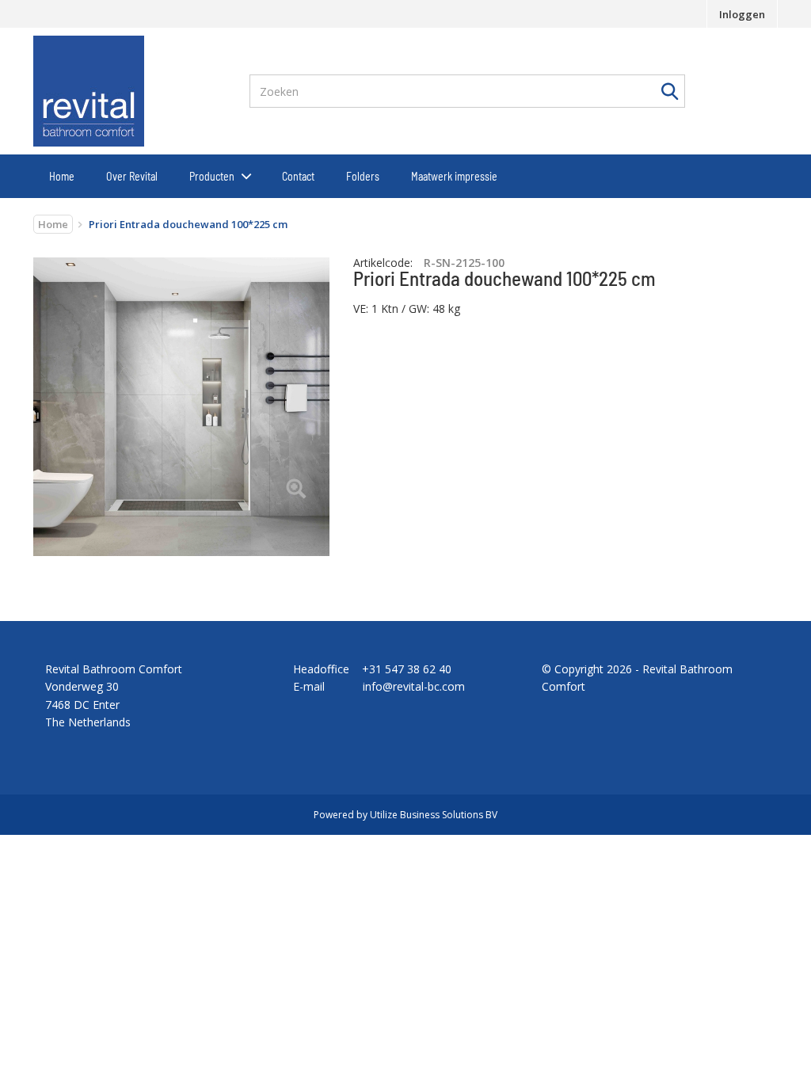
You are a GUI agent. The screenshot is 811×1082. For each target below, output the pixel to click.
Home (61, 176)
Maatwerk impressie (454, 176)
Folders (362, 176)
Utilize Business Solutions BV (433, 814)
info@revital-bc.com (414, 686)
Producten (211, 176)
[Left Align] (296, 490)
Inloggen (742, 14)
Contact (298, 176)
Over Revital (132, 176)
